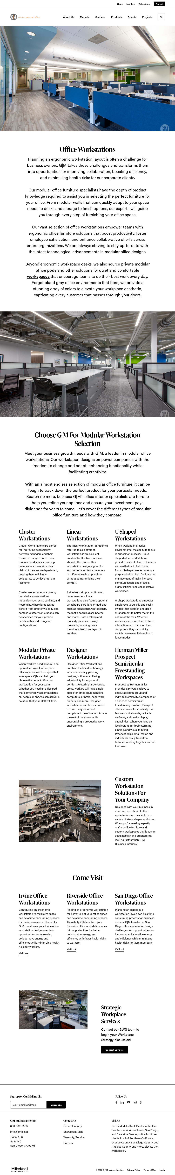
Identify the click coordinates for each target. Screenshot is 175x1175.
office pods (46, 270)
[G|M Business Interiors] (25, 17)
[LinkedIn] (122, 1102)
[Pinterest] (141, 1102)
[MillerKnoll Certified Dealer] (19, 1169)
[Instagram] (135, 1102)
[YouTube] (128, 1102)
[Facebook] (116, 1102)
